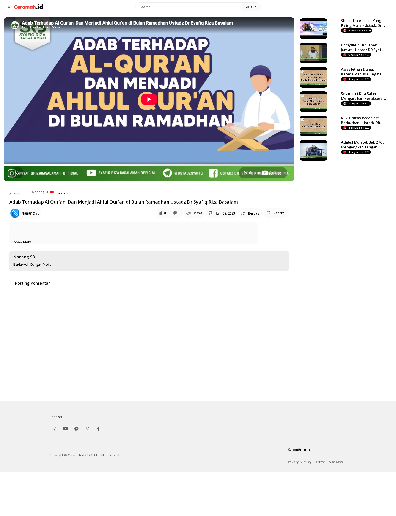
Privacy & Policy (300, 462)
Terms (320, 462)
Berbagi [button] (17, 193)
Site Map (336, 462)
